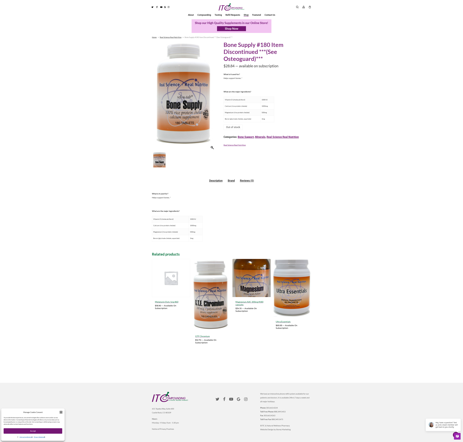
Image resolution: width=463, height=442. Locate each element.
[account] (303, 7)
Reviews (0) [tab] (247, 180)
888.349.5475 (277, 419)
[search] (297, 7)
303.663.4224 (272, 408)
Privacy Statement (39, 437)
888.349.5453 (280, 411)
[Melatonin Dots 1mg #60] (171, 278)
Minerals (260, 136)
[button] (61, 412)
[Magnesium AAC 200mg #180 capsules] (251, 278)
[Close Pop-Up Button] (459, 415)
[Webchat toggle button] (457, 436)
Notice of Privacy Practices (163, 429)
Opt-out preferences (26, 437)
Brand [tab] (231, 180)
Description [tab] (216, 180)
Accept (33, 431)
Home (154, 37)
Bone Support (246, 136)
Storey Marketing (283, 429)
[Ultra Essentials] (292, 288)
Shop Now (231, 28)
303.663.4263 (269, 415)
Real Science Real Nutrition (170, 37)
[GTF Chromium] (211, 295)
